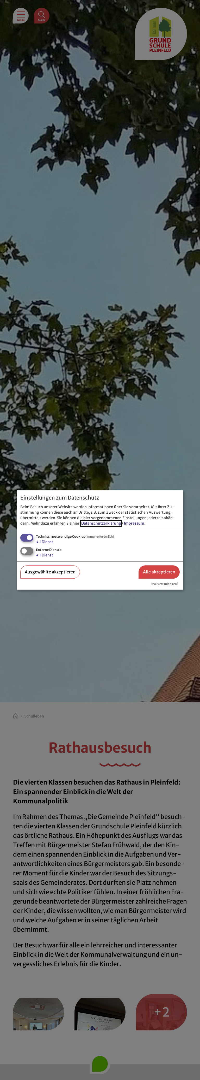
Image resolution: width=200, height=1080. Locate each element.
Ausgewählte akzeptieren (50, 571)
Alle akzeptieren (159, 571)
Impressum (134, 523)
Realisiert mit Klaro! (164, 584)
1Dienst (44, 541)
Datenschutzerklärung (101, 523)
